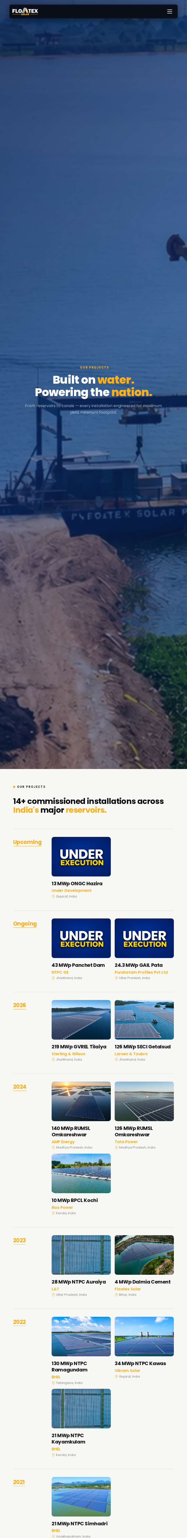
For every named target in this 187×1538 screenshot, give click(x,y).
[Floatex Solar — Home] (25, 11)
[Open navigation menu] (170, 11)
